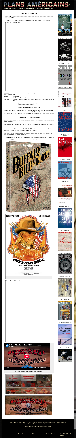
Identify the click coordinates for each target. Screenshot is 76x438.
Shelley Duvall (7, 17)
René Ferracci (40, 277)
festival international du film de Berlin (26, 103)
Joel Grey (37, 16)
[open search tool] (69, 5)
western (12, 17)
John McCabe (35, 124)
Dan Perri (40, 371)
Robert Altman (50, 16)
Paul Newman (43, 16)
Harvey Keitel (31, 16)
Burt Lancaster (15, 16)
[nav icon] (71, 5)
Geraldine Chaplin (23, 16)
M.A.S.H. (19, 126)
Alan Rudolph (8, 16)
